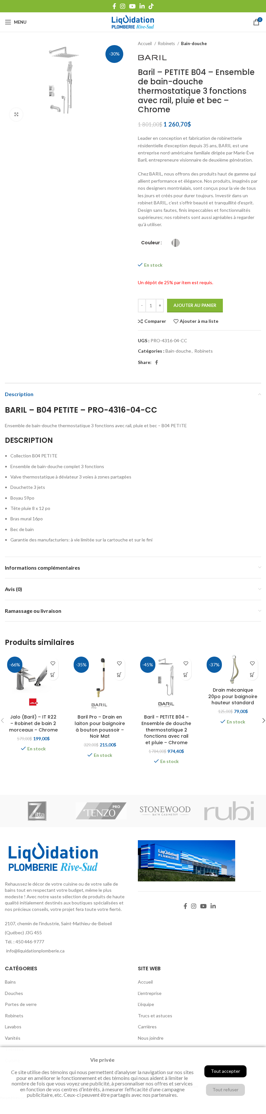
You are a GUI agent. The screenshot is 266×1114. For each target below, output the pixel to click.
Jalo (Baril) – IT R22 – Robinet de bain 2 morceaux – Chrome (33, 723)
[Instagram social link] (122, 6)
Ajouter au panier (195, 305)
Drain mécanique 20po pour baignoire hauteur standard (232, 696)
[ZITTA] (37, 811)
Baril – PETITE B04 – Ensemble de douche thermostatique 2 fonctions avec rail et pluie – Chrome (166, 729)
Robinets (167, 43)
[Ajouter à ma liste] (52, 663)
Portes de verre (21, 1004)
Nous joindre (150, 1038)
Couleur (150, 243)
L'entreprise (150, 993)
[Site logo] (133, 21)
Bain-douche (194, 43)
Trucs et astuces (155, 1015)
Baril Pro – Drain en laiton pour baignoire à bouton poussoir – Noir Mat (100, 726)
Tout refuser (225, 1089)
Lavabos (13, 1026)
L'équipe (146, 1004)
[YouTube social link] (132, 6)
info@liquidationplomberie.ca (35, 950)
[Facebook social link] (114, 6)
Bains (10, 982)
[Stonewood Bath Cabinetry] (165, 811)
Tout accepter (225, 1071)
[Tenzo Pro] (101, 811)
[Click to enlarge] (16, 114)
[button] (52, 674)
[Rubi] (229, 811)
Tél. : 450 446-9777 (24, 941)
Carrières (147, 1026)
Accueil (145, 43)
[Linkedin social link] (142, 6)
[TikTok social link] (151, 6)
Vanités (12, 1038)
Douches (14, 993)
